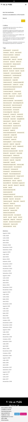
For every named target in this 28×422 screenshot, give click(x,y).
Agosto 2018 (6, 358)
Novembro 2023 (7, 268)
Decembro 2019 (7, 337)
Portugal (5, 173)
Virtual (5, 221)
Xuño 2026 (6, 238)
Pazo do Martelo (18, 166)
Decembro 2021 (7, 304)
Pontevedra (6, 171)
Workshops (6, 224)
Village (12, 219)
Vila (20, 217)
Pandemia (6, 162)
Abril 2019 (5, 346)
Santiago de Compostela (9, 194)
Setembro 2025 (7, 250)
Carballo (16, 77)
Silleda (5, 198)
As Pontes (6, 61)
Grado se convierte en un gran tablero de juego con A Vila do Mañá (13, 35)
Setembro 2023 (7, 273)
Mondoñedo (6, 148)
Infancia (15, 128)
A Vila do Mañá (7, 64)
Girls (19, 121)
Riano (5, 185)
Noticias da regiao (7, 155)
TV (17, 208)
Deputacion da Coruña (8, 98)
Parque (13, 162)
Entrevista (20, 114)
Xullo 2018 (5, 360)
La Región (14, 134)
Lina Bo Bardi (6, 139)
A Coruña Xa (15, 50)
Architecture (14, 57)
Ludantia (5, 144)
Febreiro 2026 (7, 245)
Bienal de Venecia (7, 68)
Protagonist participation (9, 176)
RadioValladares (7, 180)
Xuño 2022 (6, 297)
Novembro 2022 (7, 290)
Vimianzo (19, 219)
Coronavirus (6, 93)
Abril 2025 (6, 257)
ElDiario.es (16, 112)
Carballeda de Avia (7, 77)
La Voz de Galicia (7, 137)
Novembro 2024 (7, 264)
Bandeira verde (16, 64)
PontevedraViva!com (16, 171)
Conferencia (17, 91)
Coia (21, 84)
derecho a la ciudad (8, 100)
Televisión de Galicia (8, 205)
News (21, 150)
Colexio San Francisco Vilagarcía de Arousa (12, 86)
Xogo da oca (14, 224)
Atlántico (18, 61)
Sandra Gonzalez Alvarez (9, 189)
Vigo (15, 217)
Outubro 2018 (7, 353)
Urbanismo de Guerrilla (9, 212)
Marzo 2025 (6, 259)
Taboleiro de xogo (7, 201)
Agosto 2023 (6, 275)
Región (19, 180)
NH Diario (6, 153)
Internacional (20, 132)
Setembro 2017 (7, 370)
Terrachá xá (17, 205)
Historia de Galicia (7, 125)
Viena (10, 217)
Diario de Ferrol (7, 105)
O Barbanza (16, 155)
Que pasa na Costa (8, 178)
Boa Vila (11, 70)
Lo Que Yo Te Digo (17, 141)
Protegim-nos (20, 176)
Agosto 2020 (6, 330)
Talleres (16, 201)
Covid (14, 93)
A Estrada (6, 52)
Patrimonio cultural (8, 166)
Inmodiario (6, 130)
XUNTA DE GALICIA (7, 226)
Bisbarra (5, 70)
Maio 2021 (5, 313)
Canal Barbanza (7, 75)
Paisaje (18, 160)
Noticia (19, 153)
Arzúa (20, 59)
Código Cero (12, 96)
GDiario (14, 121)
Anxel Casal (18, 52)
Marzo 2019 (6, 348)
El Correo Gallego (7, 112)
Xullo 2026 (6, 235)
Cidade (15, 80)
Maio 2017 (5, 379)
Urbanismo (13, 210)
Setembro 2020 (7, 327)
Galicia (13, 118)
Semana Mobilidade (8, 196)
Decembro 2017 (7, 367)
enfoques (13, 114)
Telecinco (5, 203)
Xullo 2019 (5, 344)
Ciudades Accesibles (18, 82)
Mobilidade (20, 146)
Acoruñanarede (7, 50)
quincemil (16, 178)
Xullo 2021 (5, 308)
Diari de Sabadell (18, 100)
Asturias (12, 61)
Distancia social (17, 107)
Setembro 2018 (7, 355)
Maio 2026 (6, 240)
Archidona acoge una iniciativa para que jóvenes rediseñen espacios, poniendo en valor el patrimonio (13, 32)
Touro (5, 208)
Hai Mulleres (16, 123)
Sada (10, 187)
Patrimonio (20, 164)
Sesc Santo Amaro (18, 196)
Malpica (17, 144)
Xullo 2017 (5, 374)
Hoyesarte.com (17, 125)
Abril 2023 (6, 282)
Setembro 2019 (7, 341)
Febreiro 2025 (7, 261)
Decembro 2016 (7, 381)
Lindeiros (13, 139)
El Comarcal (16, 109)
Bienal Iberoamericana (18, 68)
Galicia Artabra (6, 121)
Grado (5, 123)
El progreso (6, 114)
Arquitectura (7, 59)
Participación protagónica (9, 164)
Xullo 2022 (6, 294)
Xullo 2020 (6, 332)
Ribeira (22, 185)
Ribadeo (16, 185)
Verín (5, 217)
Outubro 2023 (7, 271)
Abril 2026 (6, 242)
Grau (10, 123)
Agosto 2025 (6, 252)
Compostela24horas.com (9, 89)
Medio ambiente (7, 146)
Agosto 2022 (6, 292)
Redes (14, 180)
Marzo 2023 (6, 285)
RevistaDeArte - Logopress (18, 182)
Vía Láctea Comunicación (15, 221)
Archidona (6, 57)
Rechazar (23, 414)
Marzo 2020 (6, 334)
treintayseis (12, 208)
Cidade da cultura (7, 82)
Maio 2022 (6, 299)
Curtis (5, 96)
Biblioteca (13, 66)
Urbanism (6, 210)
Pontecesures (14, 169)
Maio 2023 (6, 280)
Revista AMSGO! (7, 182)
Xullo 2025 (6, 254)
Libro (15, 137)
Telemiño (12, 203)
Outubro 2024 (7, 266)
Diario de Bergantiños (18, 102)
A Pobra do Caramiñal (8, 54)
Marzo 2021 (6, 318)
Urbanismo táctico (8, 215)
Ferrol (13, 116)
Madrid (12, 144)
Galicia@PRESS (20, 118)
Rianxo (10, 185)
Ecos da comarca (7, 109)
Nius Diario (12, 153)
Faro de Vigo (6, 116)
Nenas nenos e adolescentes (10, 150)
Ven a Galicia (17, 215)
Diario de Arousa (7, 102)
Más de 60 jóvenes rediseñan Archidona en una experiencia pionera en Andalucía (14, 43)
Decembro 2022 (7, 287)
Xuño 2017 (6, 377)
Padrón (12, 160)
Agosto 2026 (6, 233)
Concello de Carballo (8, 91)
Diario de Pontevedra (17, 105)
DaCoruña (19, 96)
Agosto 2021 (6, 306)
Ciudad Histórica (7, 84)
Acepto (17, 414)
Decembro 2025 (7, 247)
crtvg (19, 93)
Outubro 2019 (7, 339)
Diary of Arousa (7, 107)
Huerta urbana (7, 128)
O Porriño (5, 160)
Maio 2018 (5, 362)
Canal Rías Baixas (17, 75)
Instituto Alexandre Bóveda (9, 132)
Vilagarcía (6, 219)
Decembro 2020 (7, 322)
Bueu (22, 70)
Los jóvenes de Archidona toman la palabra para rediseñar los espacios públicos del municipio (14, 39)
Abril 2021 (5, 315)
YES (14, 226)
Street (11, 198)
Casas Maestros (7, 80)
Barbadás (6, 66)
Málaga (13, 148)
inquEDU (12, 130)
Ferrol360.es (20, 116)
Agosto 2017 (6, 372)
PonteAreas (6, 169)
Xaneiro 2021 (6, 320)
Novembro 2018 (7, 351)
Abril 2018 (5, 365)
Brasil (17, 70)
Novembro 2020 (7, 325)
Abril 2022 (6, 301)
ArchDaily (17, 54)
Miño (14, 146)
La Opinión (6, 134)
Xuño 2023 (6, 278)
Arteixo (14, 59)
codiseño (15, 84)
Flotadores (6, 118)
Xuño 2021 (6, 311)
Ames (12, 52)
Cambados (6, 73)
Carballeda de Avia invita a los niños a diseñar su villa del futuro (13, 28)
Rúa (5, 187)
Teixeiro (22, 201)
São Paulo (17, 198)
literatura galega (7, 141)
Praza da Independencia (14, 173)
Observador (6, 157)
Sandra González (7, 192)
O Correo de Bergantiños (16, 157)
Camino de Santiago (16, 73)
